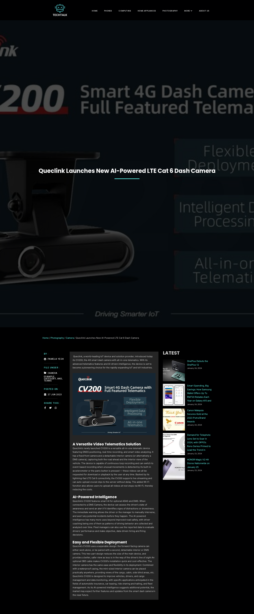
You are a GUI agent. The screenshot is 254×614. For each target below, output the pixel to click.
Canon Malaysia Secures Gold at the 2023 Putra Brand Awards (197, 416)
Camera (70, 337)
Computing (125, 11)
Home (95, 11)
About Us (204, 11)
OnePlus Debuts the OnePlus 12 (197, 363)
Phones (108, 11)
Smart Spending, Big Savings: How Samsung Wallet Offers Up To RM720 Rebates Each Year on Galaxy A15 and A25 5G (199, 393)
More (187, 11)
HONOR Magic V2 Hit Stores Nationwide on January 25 (198, 463)
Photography (170, 11)
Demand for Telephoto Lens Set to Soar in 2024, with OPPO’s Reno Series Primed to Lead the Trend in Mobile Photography (199, 442)
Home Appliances (147, 11)
